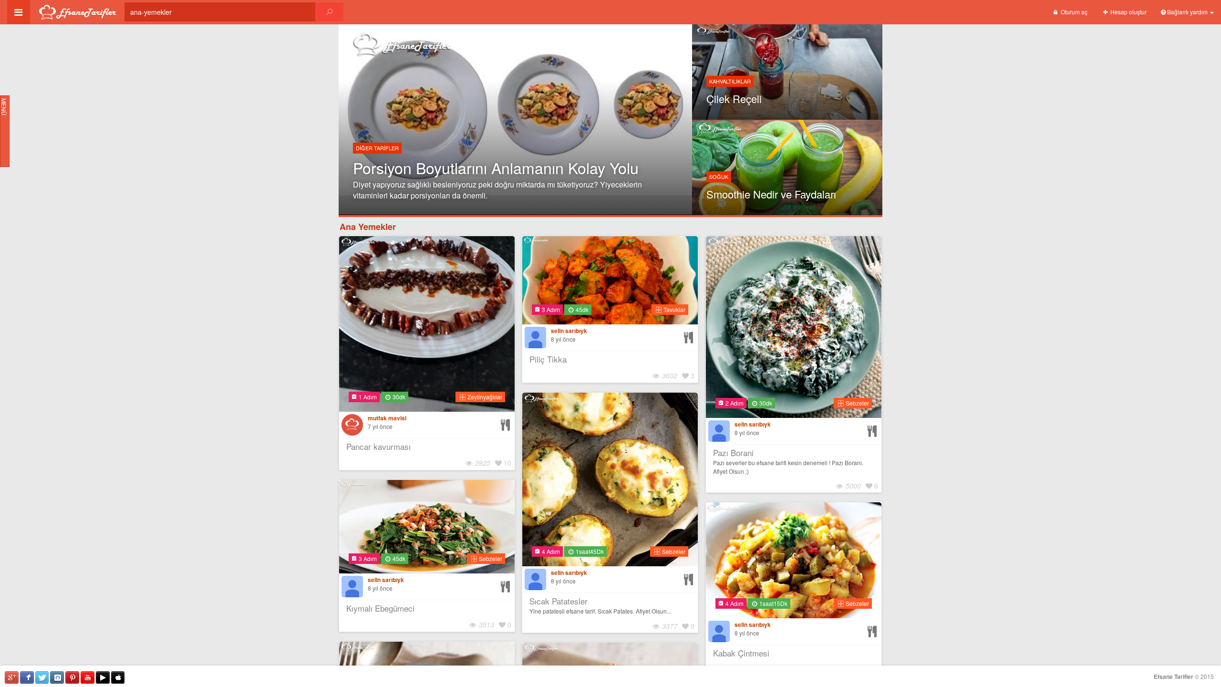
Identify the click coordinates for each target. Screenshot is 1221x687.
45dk (581, 309)
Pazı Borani (733, 452)
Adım (368, 397)
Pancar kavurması (378, 446)
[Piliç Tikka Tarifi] (689, 335)
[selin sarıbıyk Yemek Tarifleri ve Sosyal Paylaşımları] (535, 337)
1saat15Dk (772, 603)
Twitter (42, 677)
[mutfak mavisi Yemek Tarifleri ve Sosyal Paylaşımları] (352, 425)
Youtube (87, 677)
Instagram (57, 677)
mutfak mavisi (387, 418)
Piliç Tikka (548, 359)
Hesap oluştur (1128, 12)
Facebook (27, 677)
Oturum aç (1073, 12)
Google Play (103, 677)
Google (12, 677)
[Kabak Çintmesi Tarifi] (873, 629)
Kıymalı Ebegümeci (380, 608)
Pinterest (72, 677)
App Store (118, 677)
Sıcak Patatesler (558, 601)
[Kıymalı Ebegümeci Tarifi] (506, 584)
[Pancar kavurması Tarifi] (506, 422)
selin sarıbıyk (569, 331)
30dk (398, 397)
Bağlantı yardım (1187, 12)
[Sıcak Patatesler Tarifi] (689, 577)
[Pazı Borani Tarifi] (873, 428)
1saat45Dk (589, 551)
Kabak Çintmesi (741, 653)
